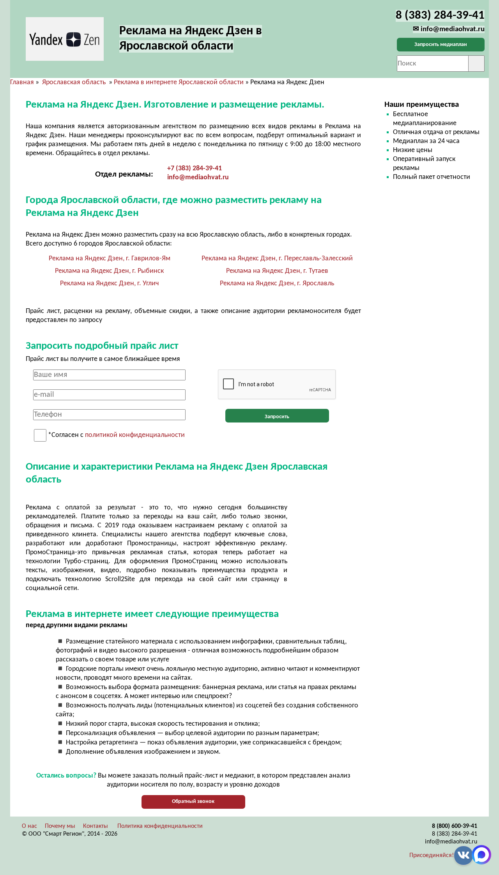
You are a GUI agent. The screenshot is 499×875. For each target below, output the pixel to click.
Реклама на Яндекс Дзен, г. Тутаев (277, 271)
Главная (22, 82)
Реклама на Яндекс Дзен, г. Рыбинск (109, 271)
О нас (29, 826)
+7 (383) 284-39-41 (194, 168)
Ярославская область (74, 82)
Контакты (95, 826)
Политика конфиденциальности (160, 826)
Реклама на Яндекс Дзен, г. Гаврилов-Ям (109, 258)
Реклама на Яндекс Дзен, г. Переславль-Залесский (277, 258)
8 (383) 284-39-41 (454, 834)
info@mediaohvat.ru (198, 177)
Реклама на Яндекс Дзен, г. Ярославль (277, 283)
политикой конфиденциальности (135, 435)
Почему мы (60, 826)
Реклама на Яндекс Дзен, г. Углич (109, 283)
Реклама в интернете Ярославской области (179, 82)
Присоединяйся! (431, 855)
